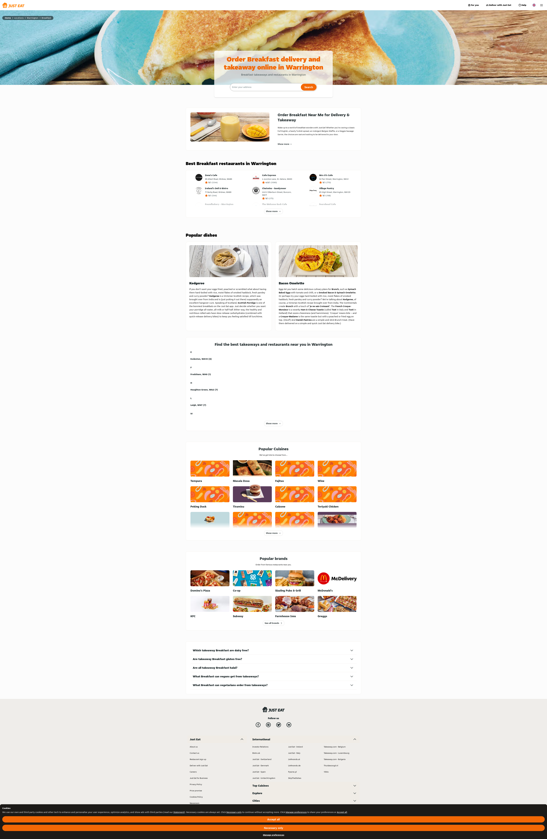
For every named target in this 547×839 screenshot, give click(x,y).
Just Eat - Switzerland (261, 759)
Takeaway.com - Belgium (335, 746)
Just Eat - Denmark (260, 765)
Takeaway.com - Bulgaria (334, 759)
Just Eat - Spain (259, 772)
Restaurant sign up (198, 759)
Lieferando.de (294, 765)
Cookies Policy (196, 797)
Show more (283, 144)
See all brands (272, 623)
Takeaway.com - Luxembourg (336, 753)
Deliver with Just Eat (500, 5)
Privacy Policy (196, 784)
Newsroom (194, 803)
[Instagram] (268, 725)
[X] (278, 725)
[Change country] (534, 5)
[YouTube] (289, 725)
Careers (193, 772)
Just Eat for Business (199, 778)
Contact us (194, 753)
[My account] (541, 5)
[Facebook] (258, 725)
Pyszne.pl (292, 772)
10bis (326, 772)
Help (524, 5)
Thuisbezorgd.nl (331, 765)
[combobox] (265, 87)
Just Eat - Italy (294, 753)
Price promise (196, 790)
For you (475, 5)
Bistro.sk (256, 753)
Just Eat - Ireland (295, 746)
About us (194, 746)
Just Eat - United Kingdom (263, 778)
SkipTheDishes (294, 778)
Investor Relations (260, 746)
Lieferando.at (294, 759)
